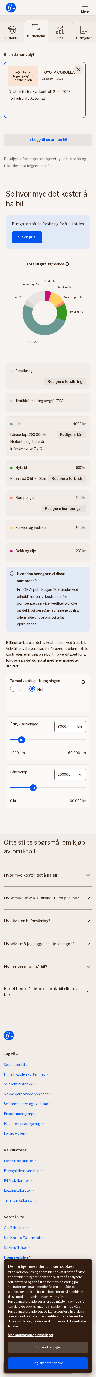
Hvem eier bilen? (17, 1257)
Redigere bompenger (63, 508)
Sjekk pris (27, 237)
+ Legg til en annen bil (48, 139)
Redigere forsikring (65, 381)
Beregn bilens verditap (21, 1171)
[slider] (48, 739)
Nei (40, 689)
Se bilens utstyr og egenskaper (28, 1104)
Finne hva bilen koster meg (24, 1074)
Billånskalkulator (16, 1180)
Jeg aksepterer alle (48, 1363)
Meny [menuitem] (85, 11)
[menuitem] (11, 7)
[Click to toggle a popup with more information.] (67, 264)
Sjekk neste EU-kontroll (22, 1238)
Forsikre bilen (14, 1133)
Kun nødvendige (48, 1347)
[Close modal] (78, 69)
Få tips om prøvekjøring (22, 1123)
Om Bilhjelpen (14, 1228)
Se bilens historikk (18, 1084)
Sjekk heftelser (15, 1247)
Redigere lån (71, 434)
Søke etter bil (14, 1064)
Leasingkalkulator (17, 1190)
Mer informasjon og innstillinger (30, 1335)
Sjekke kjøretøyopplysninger (26, 1094)
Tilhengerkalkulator (19, 1200)
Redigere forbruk (67, 478)
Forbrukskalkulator (18, 1161)
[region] (48, 1316)
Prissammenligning (18, 1114)
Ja (19, 689)
